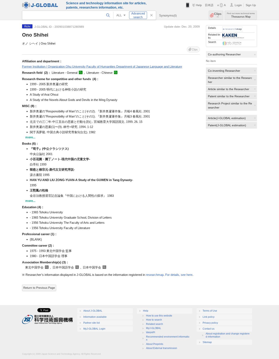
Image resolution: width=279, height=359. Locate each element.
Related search (154, 324)
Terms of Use (210, 310)
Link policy (208, 316)
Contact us (208, 328)
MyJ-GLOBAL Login (94, 328)
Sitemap (207, 342)
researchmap (155, 274)
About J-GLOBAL (92, 310)
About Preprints (154, 344)
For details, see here (178, 274)
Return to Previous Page (39, 287)
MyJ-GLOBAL (153, 328)
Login (238, 5)
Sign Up (251, 5)
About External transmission (161, 348)
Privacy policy (210, 322)
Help (199, 5)
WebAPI (150, 332)
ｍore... (30, 137)
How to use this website (159, 315)
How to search (154, 319)
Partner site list (91, 322)
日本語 (209, 5)
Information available (95, 316)
